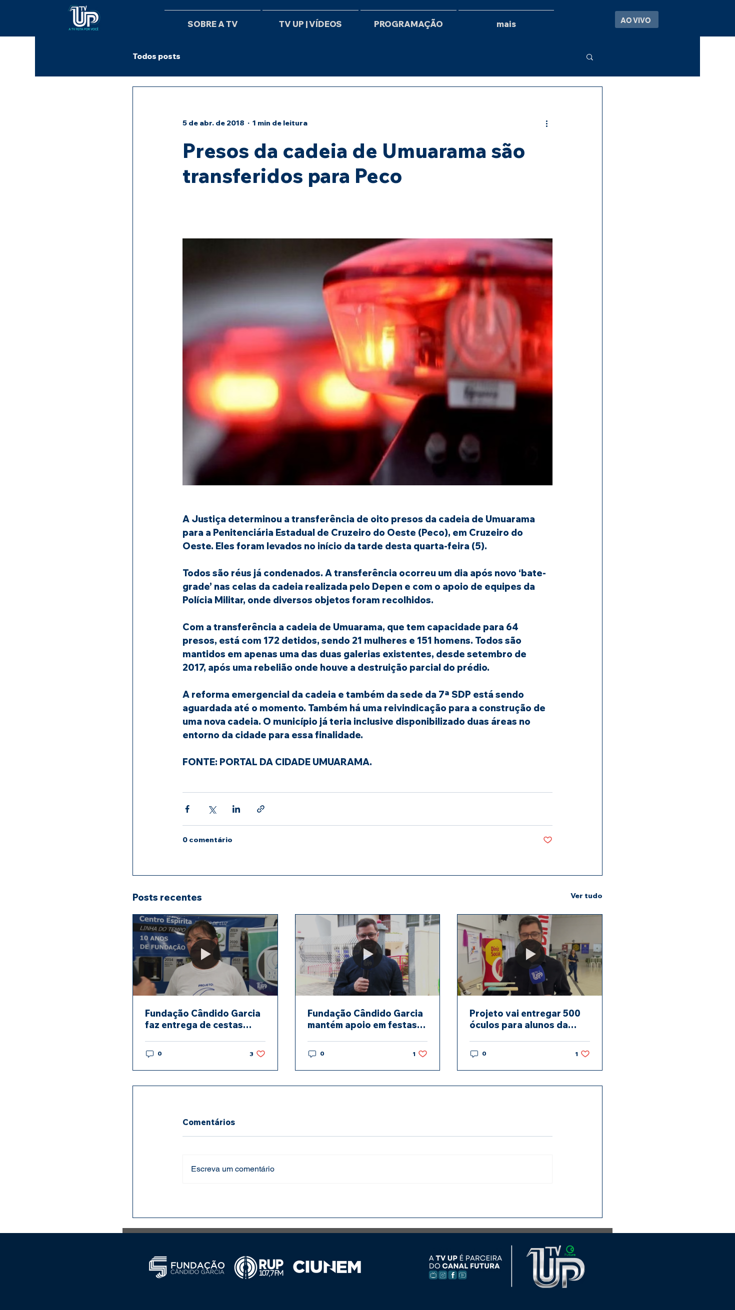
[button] (589, 56)
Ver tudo (586, 895)
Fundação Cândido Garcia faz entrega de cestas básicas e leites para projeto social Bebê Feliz (202, 1019)
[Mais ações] (546, 123)
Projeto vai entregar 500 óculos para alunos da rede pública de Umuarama (529, 1019)
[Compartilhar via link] (261, 809)
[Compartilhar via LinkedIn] (236, 809)
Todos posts (156, 56)
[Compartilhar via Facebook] (187, 809)
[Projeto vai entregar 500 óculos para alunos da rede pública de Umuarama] (530, 955)
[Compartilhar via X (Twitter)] (211, 809)
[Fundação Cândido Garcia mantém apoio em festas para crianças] (368, 955)
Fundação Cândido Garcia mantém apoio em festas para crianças (365, 1019)
